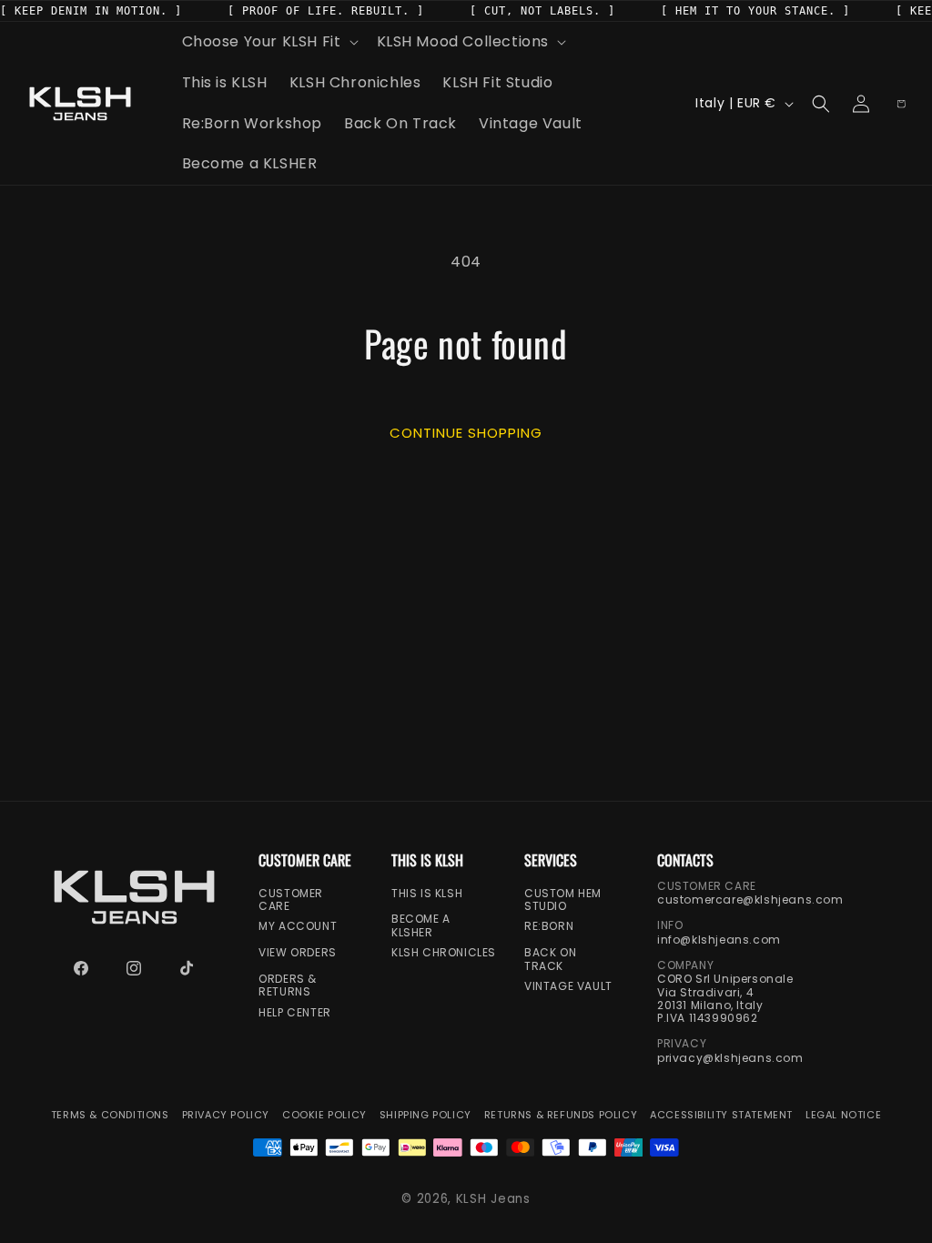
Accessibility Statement (721, 1115)
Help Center (294, 1012)
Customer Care (290, 899)
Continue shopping (466, 431)
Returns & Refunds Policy (560, 1115)
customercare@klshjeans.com (750, 900)
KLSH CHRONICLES (443, 952)
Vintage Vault (568, 986)
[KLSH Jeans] (133, 897)
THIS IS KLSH (426, 892)
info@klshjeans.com (719, 940)
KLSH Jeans (493, 1199)
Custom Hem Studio (563, 899)
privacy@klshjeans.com (730, 1058)
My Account (297, 926)
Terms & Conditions (110, 1115)
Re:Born (548, 926)
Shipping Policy (425, 1115)
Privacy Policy (225, 1115)
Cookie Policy (324, 1115)
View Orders (297, 952)
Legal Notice (843, 1115)
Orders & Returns (287, 986)
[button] (268, 42)
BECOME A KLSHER (421, 926)
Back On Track (550, 959)
